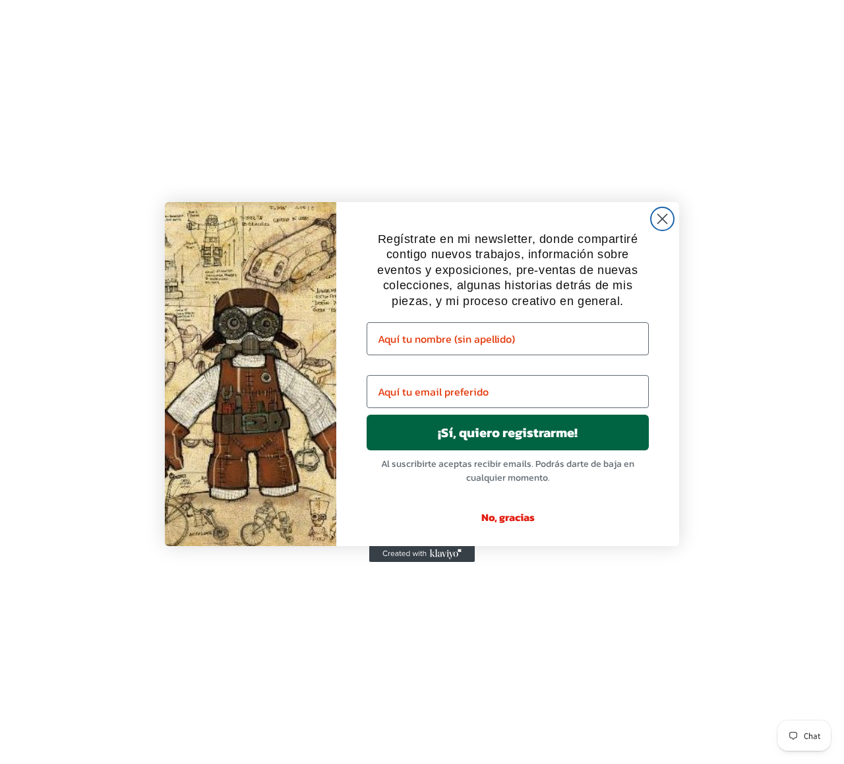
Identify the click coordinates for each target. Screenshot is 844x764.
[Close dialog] (662, 218)
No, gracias (508, 517)
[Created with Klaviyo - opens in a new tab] (422, 554)
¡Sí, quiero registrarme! (508, 432)
